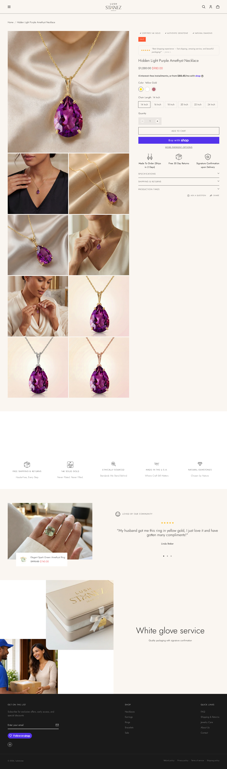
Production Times (149, 189)
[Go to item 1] (163, 556)
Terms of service (197, 760)
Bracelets (129, 727)
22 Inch (198, 104)
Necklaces (130, 711)
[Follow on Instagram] (10, 744)
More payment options (178, 147)
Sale (127, 732)
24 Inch (211, 104)
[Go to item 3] (171, 556)
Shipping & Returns (149, 181)
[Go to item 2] (167, 556)
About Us (205, 727)
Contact (204, 732)
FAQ (203, 711)
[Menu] (9, 7)
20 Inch (184, 104)
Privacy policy (182, 760)
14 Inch (144, 104)
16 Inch (157, 104)
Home (10, 22)
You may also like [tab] (113, 427)
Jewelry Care (207, 722)
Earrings (129, 717)
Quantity (142, 113)
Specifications (147, 173)
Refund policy (169, 760)
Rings (127, 722)
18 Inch (170, 104)
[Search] (203, 6)
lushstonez (19, 760)
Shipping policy (213, 760)
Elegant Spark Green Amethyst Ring (48, 557)
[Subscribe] (57, 725)
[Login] (211, 6)
